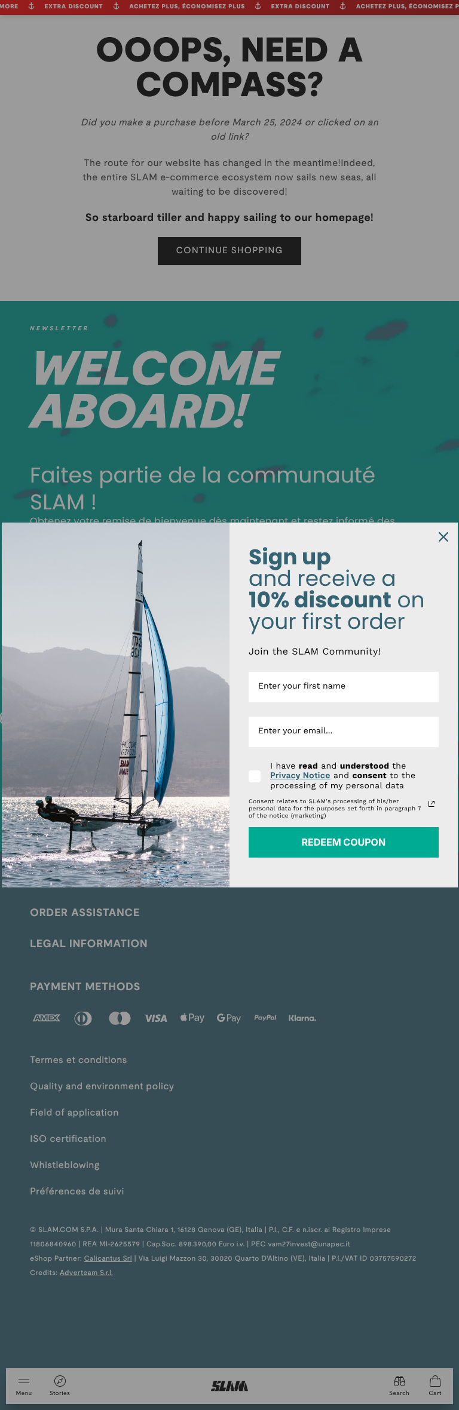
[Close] (443, 537)
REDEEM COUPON (343, 842)
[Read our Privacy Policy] (431, 804)
